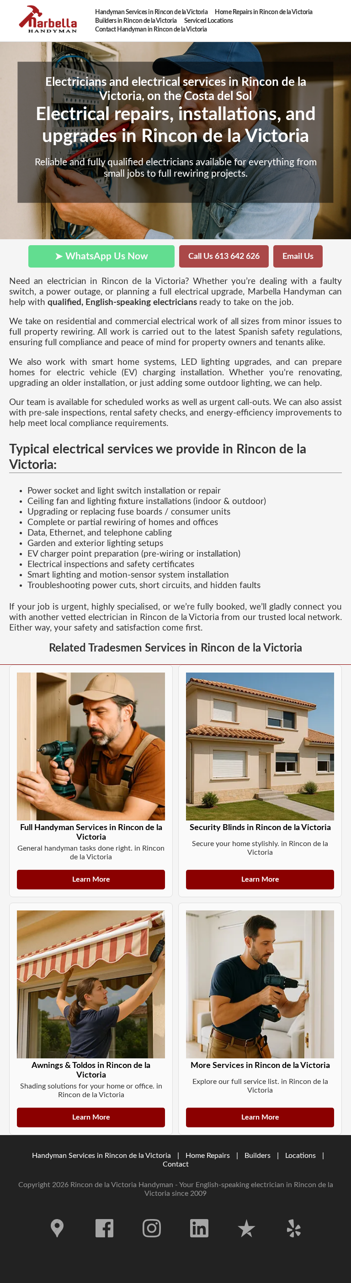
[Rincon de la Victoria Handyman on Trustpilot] (247, 1244)
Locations (300, 1155)
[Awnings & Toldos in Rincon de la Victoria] (91, 984)
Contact (176, 1164)
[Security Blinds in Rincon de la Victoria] (260, 746)
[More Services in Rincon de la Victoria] (260, 984)
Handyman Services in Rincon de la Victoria (101, 1155)
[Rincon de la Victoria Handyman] (50, 21)
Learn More (91, 879)
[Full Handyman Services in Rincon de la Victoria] (91, 746)
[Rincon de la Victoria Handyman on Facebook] (104, 1244)
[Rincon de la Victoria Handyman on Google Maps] (57, 1244)
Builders (258, 1155)
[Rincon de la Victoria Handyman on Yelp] (294, 1244)
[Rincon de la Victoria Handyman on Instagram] (151, 1244)
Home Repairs (208, 1155)
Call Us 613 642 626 (224, 256)
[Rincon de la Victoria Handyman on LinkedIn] (199, 1244)
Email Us (298, 256)
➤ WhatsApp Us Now (101, 256)
